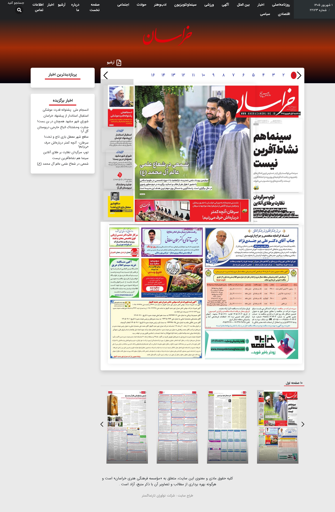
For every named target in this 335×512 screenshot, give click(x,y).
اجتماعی (123, 4)
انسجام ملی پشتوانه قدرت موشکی (66, 109)
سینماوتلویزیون (185, 4)
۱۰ (203, 75)
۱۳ (173, 75)
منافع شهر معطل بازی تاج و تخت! (66, 136)
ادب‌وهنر (160, 4)
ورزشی (209, 4)
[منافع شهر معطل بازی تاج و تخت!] (119, 205)
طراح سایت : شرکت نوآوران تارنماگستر (167, 495)
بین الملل (243, 4)
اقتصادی (284, 14)
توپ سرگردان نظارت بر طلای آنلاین (66, 152)
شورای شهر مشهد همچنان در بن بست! (63, 121)
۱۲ (183, 75)
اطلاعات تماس (38, 7)
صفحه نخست (95, 7)
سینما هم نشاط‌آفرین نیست (70, 158)
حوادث (141, 4)
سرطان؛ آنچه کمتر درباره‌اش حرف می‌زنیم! (66, 144)
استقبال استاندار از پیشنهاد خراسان (66, 115)
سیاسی (265, 14)
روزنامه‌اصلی (281, 4)
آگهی (225, 4)
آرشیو (61, 4)
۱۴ (163, 75)
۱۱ (193, 75)
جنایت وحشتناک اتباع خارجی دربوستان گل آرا (63, 129)
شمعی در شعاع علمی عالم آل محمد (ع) (63, 163)
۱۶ (153, 75)
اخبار (261, 4)
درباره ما (75, 7)
